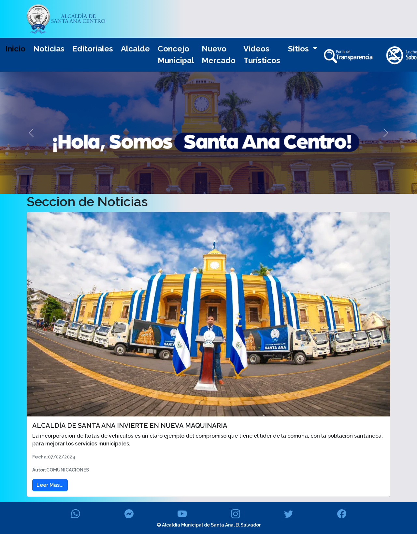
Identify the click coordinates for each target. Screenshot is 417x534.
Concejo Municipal (176, 54)
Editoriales (92, 48)
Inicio (15, 48)
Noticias (49, 48)
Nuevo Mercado (219, 54)
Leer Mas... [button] (50, 485)
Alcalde (135, 48)
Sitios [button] (299, 48)
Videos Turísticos (261, 54)
